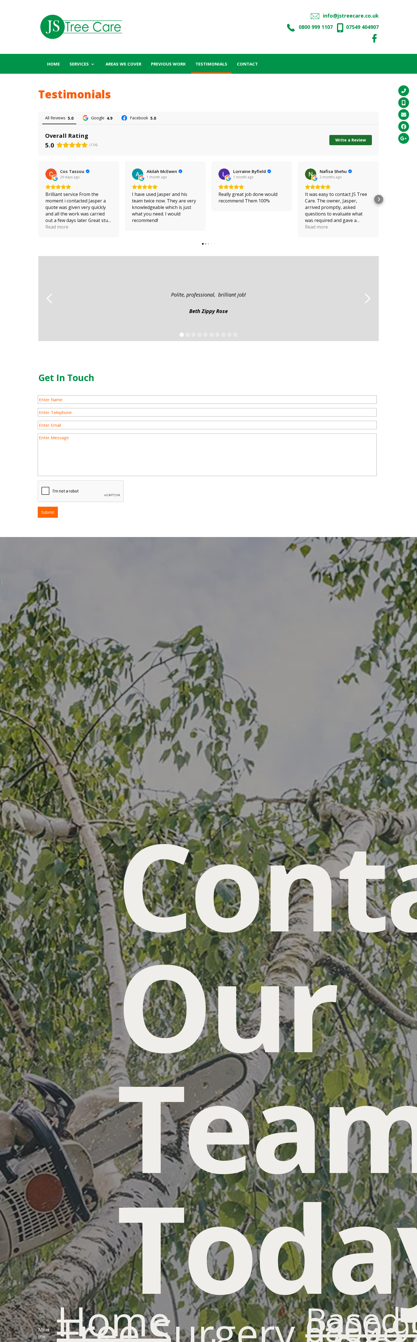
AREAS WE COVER (123, 64)
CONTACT (247, 64)
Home (113, 1321)
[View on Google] (51, 174)
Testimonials (211, 64)
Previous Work (168, 64)
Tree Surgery (176, 1333)
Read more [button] (56, 227)
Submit (47, 512)
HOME (53, 64)
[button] (82, 64)
